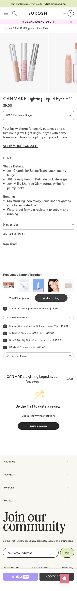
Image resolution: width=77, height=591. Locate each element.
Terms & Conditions (40, 567)
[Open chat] (64, 578)
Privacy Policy (67, 567)
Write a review (38, 426)
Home (7, 28)
